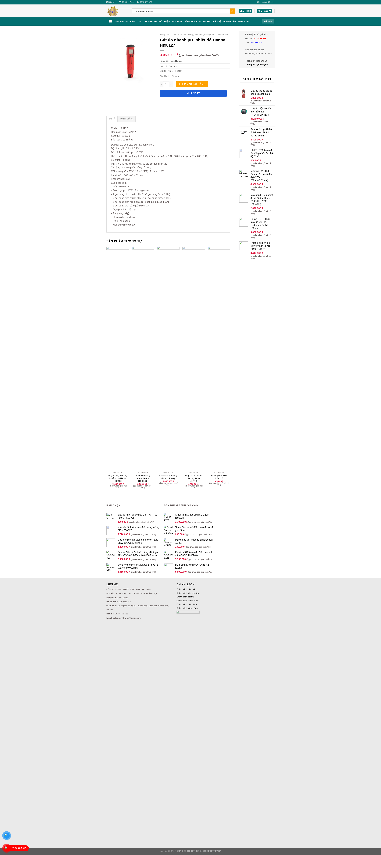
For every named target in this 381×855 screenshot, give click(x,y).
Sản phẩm (177, 21)
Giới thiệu (164, 21)
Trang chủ (151, 21)
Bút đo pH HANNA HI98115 (219, 476)
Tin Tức (207, 21)
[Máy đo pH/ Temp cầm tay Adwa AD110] (193, 358)
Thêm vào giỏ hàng (192, 84)
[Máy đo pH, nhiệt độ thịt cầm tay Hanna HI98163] (117, 358)
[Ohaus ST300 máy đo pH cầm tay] (168, 358)
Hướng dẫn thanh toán (236, 21)
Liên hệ (217, 21)
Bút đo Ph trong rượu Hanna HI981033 (143, 478)
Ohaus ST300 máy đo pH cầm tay (168, 476)
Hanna (178, 61)
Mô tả (112, 119)
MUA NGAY (193, 93)
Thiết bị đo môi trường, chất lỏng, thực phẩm (193, 35)
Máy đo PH (222, 35)
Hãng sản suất (193, 21)
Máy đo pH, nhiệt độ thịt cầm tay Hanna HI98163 (117, 478)
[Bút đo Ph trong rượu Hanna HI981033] (143, 358)
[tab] (112, 119)
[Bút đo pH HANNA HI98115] (219, 358)
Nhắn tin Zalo (257, 42)
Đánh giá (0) (126, 119)
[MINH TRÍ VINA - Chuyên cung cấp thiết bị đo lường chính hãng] (116, 10)
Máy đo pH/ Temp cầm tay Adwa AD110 (193, 478)
